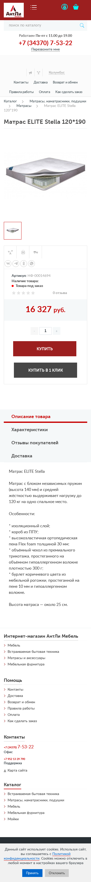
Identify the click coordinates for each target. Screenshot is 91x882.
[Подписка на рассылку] (30, 72)
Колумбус (57, 72)
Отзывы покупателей (34, 442)
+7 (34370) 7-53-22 (45, 43)
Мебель (14, 645)
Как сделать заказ (68, 92)
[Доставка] (35, 252)
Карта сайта (17, 770)
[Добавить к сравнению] (10, 252)
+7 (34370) (19, 747)
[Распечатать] (23, 252)
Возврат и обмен (65, 82)
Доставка (41, 82)
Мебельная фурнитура (26, 664)
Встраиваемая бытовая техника (33, 652)
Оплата (44, 92)
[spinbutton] (45, 331)
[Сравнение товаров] (38, 72)
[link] (8, 263)
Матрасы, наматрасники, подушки (36, 800)
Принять (32, 873)
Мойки (13, 819)
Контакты (21, 82)
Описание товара (31, 416)
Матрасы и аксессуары (26, 658)
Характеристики (29, 429)
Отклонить (57, 873)
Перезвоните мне (45, 49)
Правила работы (21, 92)
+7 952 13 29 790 (14, 759)
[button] (56, 331)
